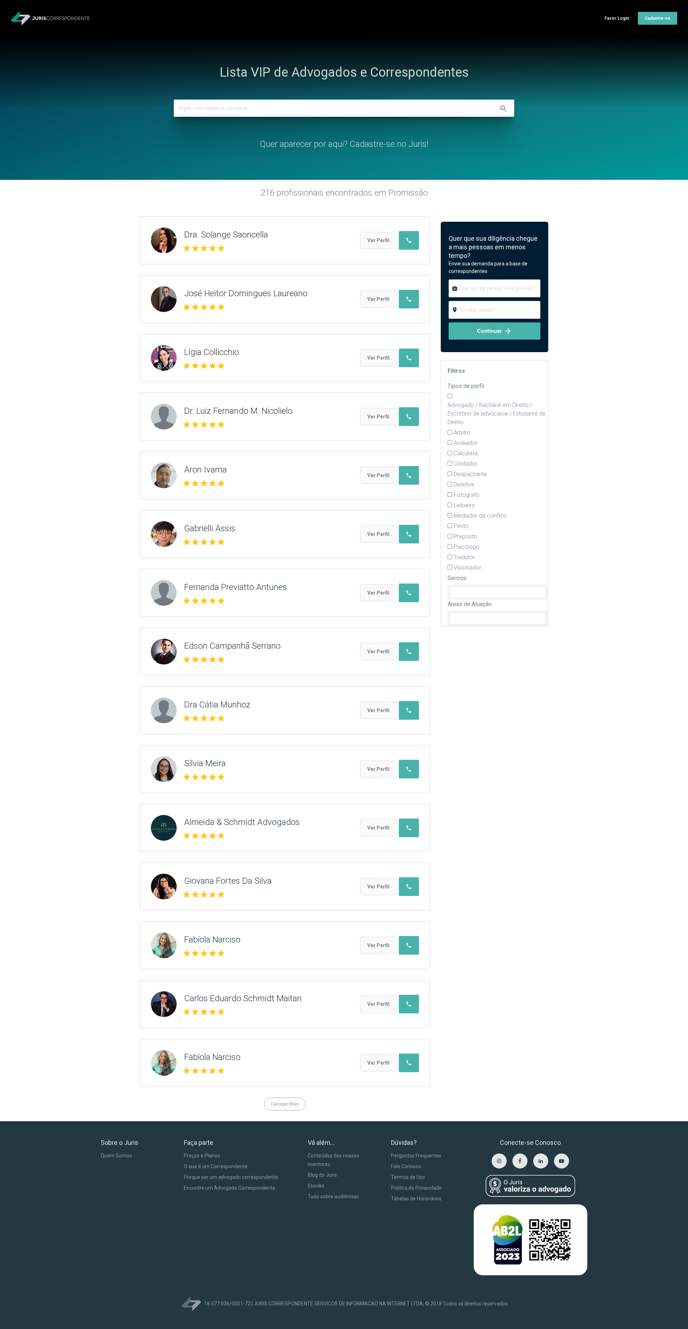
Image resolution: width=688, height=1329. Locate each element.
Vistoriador (467, 567)
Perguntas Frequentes (416, 1155)
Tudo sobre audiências (333, 1196)
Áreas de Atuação (470, 604)
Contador (465, 463)
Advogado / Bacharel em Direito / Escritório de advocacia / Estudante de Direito (497, 414)
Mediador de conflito (480, 515)
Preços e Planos (202, 1155)
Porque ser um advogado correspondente (231, 1177)
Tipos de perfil (466, 386)
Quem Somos (116, 1155)
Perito (461, 526)
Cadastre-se (657, 18)
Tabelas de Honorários (416, 1198)
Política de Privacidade (416, 1188)
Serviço (457, 578)
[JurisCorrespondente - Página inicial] (50, 18)
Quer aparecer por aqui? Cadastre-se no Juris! (344, 144)
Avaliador (465, 443)
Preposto (465, 536)
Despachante (470, 474)
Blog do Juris (322, 1175)
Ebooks (316, 1186)
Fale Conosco (406, 1166)
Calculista (466, 453)
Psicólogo (466, 546)
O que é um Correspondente (216, 1166)
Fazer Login (617, 18)
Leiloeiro (464, 505)
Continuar (494, 331)
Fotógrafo (466, 494)
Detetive (464, 484)
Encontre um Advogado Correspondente (229, 1188)
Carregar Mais (285, 1104)
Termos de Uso (408, 1177)
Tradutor (464, 557)
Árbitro (462, 432)
